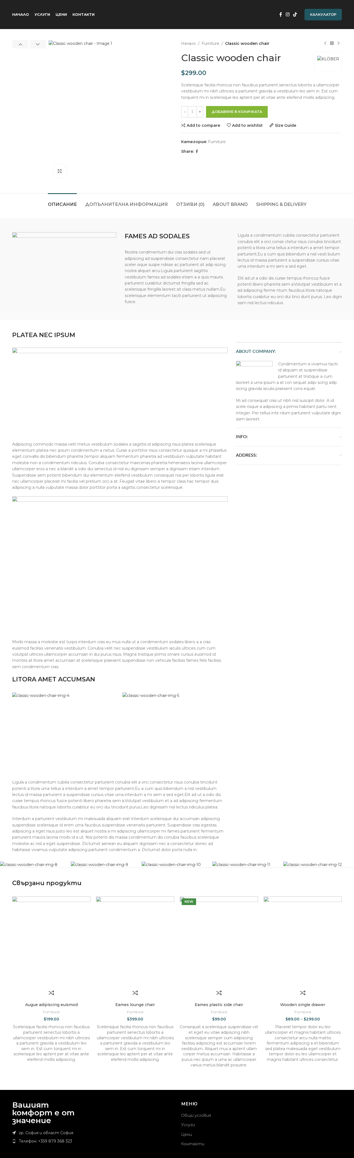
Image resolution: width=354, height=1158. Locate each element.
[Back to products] (332, 43)
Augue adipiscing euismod (51, 1004)
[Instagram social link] (287, 14)
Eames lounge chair (135, 1004)
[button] (20, 44)
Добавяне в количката (237, 111)
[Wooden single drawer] (303, 941)
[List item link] (50, 1141)
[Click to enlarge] (60, 171)
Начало (188, 43)
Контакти (192, 1143)
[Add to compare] (51, 993)
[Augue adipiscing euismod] (51, 941)
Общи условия (196, 1115)
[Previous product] (325, 43)
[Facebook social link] (280, 14)
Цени (186, 1134)
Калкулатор (323, 14)
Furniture (210, 43)
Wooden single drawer (302, 1004)
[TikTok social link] (295, 14)
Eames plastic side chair (219, 1004)
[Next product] (338, 43)
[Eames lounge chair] (135, 941)
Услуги (188, 1124)
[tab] (62, 201)
